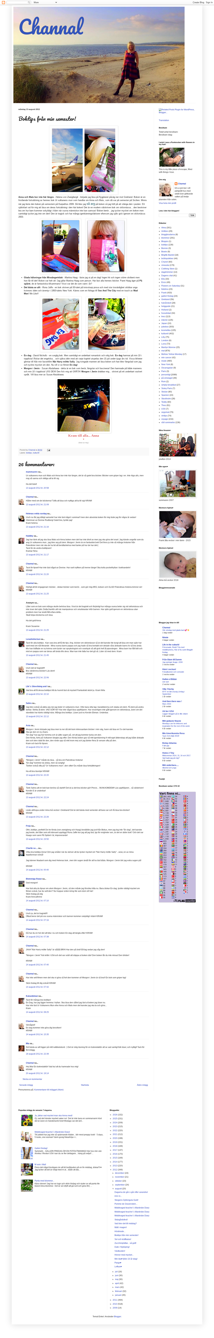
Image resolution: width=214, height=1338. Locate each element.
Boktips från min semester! (126, 1235)
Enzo (163, 282)
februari (119, 1291)
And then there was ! (172, 701)
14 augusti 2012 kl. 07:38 (37, 937)
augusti (118, 1188)
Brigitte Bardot (167, 255)
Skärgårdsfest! (121, 1219)
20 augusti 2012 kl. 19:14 (37, 1073)
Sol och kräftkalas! (123, 1239)
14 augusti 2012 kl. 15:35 (37, 1034)
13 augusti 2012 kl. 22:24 (37, 797)
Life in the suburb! (170, 645)
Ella (163, 279)
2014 (115, 1162)
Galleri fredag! (41, 1148)
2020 (115, 1138)
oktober (118, 1181)
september (120, 1185)
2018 (115, 1146)
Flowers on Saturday (170, 286)
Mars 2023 (166, 704)
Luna (163, 344)
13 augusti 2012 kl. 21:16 (37, 527)
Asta (28, 725)
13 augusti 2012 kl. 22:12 (37, 716)
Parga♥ (118, 1263)
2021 (115, 1134)
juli (116, 1271)
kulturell (36, 453)
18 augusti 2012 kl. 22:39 (37, 1054)
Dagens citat (167, 275)
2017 (115, 1150)
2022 (115, 1130)
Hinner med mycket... (124, 1255)
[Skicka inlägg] (48, 450)
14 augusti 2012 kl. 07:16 (37, 920)
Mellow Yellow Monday (171, 354)
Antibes (164, 231)
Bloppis (164, 241)
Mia (27, 1043)
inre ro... (118, 1196)
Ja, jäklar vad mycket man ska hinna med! (53, 1115)
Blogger (117, 1316)
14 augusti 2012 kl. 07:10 (37, 900)
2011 (115, 1300)
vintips (164, 416)
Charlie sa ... (32, 848)
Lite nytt (165, 682)
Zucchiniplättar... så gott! (125, 1243)
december (120, 1173)
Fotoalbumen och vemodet (173, 672)
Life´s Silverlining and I (36, 686)
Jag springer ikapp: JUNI (172, 662)
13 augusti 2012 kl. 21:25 (37, 594)
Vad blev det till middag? (126, 1223)
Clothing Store (167, 269)
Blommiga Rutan (34, 879)
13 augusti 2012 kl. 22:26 (37, 817)
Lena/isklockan (33, 639)
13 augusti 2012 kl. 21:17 (37, 555)
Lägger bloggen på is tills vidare (175, 714)
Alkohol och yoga (169, 768)
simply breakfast (168, 385)
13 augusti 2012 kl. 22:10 (37, 694)
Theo (163, 405)
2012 (115, 1170)
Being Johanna (169, 743)
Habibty (29, 536)
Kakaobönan (32, 996)
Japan (164, 323)
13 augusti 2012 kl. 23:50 (37, 839)
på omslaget (167, 378)
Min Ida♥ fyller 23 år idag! (126, 1259)
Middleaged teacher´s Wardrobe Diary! (52, 1132)
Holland (165, 310)
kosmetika (166, 330)
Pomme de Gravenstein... (126, 1204)
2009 (115, 1308)
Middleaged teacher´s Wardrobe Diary (132, 1208)
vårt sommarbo (168, 422)
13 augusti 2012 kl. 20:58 (37, 488)
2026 (115, 1115)
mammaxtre (32, 472)
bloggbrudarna (168, 234)
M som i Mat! (40, 1164)
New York (165, 364)
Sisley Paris (166, 388)
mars (117, 1287)
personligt (165, 374)
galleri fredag (167, 296)
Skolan (164, 392)
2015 (115, 1158)
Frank (164, 293)
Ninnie (165, 637)
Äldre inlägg (142, 1085)
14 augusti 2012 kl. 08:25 (37, 1012)
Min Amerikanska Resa (173, 733)
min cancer (166, 357)
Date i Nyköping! (122, 1247)
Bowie (164, 251)
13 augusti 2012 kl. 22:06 (37, 677)
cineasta (165, 265)
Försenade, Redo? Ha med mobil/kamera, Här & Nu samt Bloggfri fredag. (177, 649)
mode (164, 361)
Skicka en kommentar (32, 1079)
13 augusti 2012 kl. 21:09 (37, 504)
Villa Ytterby (168, 689)
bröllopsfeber (167, 258)
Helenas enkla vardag (36, 513)
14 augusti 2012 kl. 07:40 (37, 965)
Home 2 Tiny (168, 753)
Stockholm (166, 398)
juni (117, 1275)
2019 (115, 1142)
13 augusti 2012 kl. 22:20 (37, 775)
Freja (28, 826)
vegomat (165, 412)
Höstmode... (120, 1231)
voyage (164, 419)
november (120, 1177)
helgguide (166, 306)
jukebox (165, 327)
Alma (163, 227)
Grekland (165, 299)
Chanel (164, 262)
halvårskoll (166, 303)
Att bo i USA (168, 711)
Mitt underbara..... (170, 765)
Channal (50, 26)
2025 (115, 1118)
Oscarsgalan (167, 368)
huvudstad (166, 313)
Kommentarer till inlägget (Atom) (49, 1090)
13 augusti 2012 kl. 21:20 (37, 574)
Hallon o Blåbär (169, 679)
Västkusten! (120, 1251)
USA (163, 409)
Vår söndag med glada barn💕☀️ (175, 630)
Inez (163, 316)
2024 (115, 1122)
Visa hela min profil (167, 203)
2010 (115, 1304)
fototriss (164, 289)
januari (118, 1295)
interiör (164, 320)
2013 (115, 1166)
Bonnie (164, 248)
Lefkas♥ (118, 1266)
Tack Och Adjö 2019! (170, 736)
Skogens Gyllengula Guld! (126, 1200)
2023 (115, 1126)
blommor (165, 238)
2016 (115, 1154)
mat (163, 351)
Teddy (164, 402)
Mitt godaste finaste (171, 721)
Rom (163, 381)
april (117, 1283)
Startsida (85, 1085)
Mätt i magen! (121, 1227)
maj (117, 1279)
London (164, 340)
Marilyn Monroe (168, 347)
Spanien (165, 395)
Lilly (163, 337)
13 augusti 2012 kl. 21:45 (37, 655)
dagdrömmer (167, 272)
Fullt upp (165, 746)
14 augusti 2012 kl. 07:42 (37, 987)
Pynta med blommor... (44, 1181)
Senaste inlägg (26, 1085)
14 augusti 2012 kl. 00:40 (37, 870)
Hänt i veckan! (169, 669)
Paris (163, 371)
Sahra (29, 703)
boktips (29, 453)
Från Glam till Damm (172, 659)
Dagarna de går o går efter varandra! (131, 1192)
